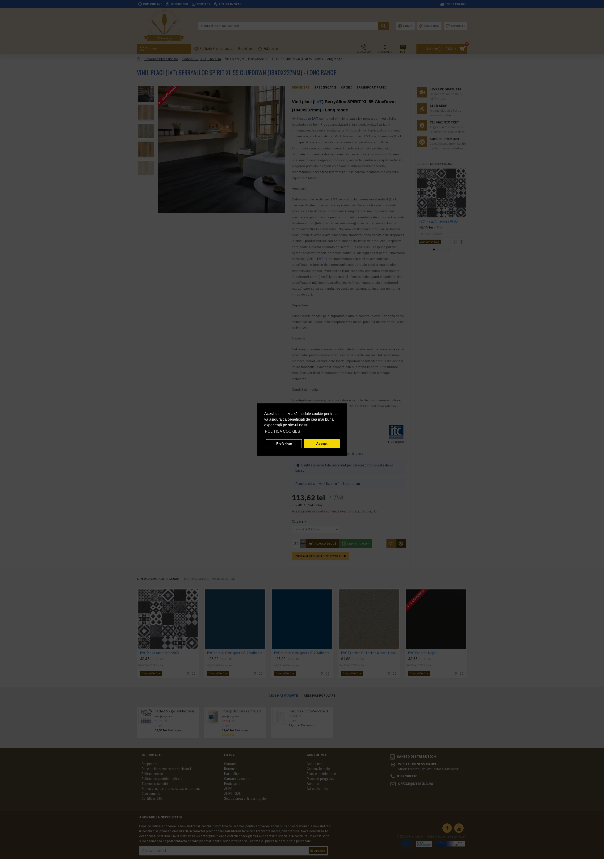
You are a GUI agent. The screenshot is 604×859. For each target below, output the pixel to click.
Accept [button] (321, 443)
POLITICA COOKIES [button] (282, 431)
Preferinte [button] (284, 443)
